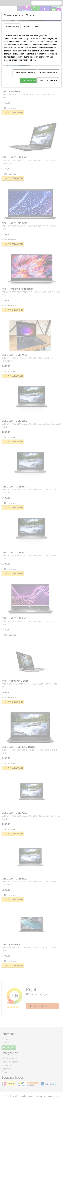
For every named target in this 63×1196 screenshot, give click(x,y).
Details (26, 26)
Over (36, 26)
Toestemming (12, 26)
